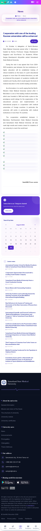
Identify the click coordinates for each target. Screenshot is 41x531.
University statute (7, 417)
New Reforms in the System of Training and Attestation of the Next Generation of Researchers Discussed (21, 304)
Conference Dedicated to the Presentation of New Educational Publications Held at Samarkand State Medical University (21, 325)
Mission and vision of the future (11, 409)
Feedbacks (28, 518)
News (3, 431)
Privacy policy (11, 518)
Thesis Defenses (6, 447)
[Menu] (38, 2)
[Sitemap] (11, 2)
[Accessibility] (15, 2)
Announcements (6, 435)
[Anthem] (8, 2)
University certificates (8, 421)
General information (7, 405)
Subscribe (8, 210)
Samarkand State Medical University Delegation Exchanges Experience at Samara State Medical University (20, 334)
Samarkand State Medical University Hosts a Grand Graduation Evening (19, 281)
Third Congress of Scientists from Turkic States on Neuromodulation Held (21, 343)
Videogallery (5, 443)
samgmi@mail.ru (11, 471)
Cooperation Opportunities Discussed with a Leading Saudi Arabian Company (19, 273)
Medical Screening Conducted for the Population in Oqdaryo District (21, 351)
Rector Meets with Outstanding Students (18, 288)
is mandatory (30, 505)
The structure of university (10, 413)
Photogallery (5, 439)
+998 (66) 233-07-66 (13, 462)
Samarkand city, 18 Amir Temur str (17, 457)
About (3, 518)
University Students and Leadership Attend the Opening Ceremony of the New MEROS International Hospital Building (20, 295)
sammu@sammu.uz (12, 466)
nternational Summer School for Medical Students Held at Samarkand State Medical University (21, 266)
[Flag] (2, 2)
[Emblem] (5, 2)
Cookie (20, 518)
